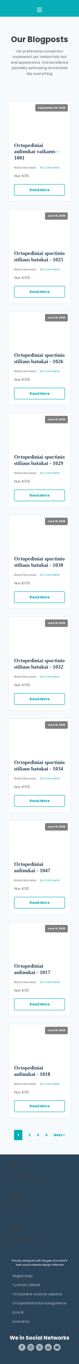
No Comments (50, 167)
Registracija (22, 1275)
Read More (40, 189)
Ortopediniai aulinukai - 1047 (32, 867)
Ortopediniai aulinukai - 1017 (32, 969)
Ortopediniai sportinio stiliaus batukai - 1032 (39, 664)
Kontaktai (21, 1321)
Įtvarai (18, 1312)
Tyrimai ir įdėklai (26, 1284)
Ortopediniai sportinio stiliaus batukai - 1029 (39, 460)
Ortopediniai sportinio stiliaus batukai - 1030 (39, 562)
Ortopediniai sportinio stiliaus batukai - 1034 (39, 765)
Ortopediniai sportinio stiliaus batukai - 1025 (39, 256)
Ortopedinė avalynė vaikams (37, 1294)
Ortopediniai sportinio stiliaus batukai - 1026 (39, 358)
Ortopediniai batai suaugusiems (39, 1303)
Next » (59, 1135)
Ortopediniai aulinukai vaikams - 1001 (36, 151)
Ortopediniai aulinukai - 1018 (32, 1071)
